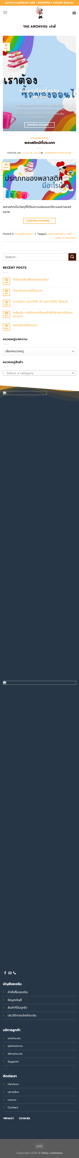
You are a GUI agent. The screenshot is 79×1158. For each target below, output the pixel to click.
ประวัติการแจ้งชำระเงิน (22, 1015)
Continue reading (39, 125)
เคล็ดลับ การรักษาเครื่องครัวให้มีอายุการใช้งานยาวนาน (42, 314)
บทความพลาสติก (56, 234)
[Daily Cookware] (39, 12)
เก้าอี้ (69, 234)
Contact (13, 1107)
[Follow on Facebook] (5, 973)
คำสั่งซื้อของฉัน (18, 992)
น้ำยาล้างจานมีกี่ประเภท (28, 291)
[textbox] (38, 373)
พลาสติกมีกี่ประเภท (39, 142)
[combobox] (39, 373)
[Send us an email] (10, 973)
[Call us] (14, 973)
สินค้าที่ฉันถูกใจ (17, 1007)
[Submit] (72, 257)
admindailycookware (58, 153)
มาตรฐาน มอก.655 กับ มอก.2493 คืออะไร (40, 301)
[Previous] (9, 83)
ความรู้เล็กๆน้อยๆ (39, 138)
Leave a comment (65, 237)
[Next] (69, 83)
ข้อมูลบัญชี (15, 1000)
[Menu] (5, 12)
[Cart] (74, 12)
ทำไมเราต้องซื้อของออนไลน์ (39, 94)
